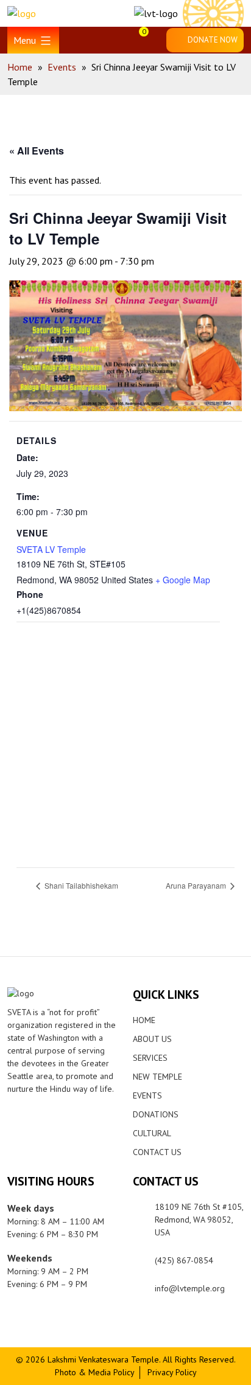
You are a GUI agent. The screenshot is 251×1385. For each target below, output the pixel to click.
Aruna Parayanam (197, 885)
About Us (152, 1038)
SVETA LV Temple (51, 549)
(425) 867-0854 (184, 1260)
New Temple (157, 1076)
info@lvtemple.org (190, 1288)
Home (144, 1020)
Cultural (152, 1133)
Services (150, 1057)
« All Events (36, 151)
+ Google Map (182, 580)
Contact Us (157, 1152)
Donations (156, 1114)
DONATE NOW (213, 40)
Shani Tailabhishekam (80, 885)
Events (147, 1095)
